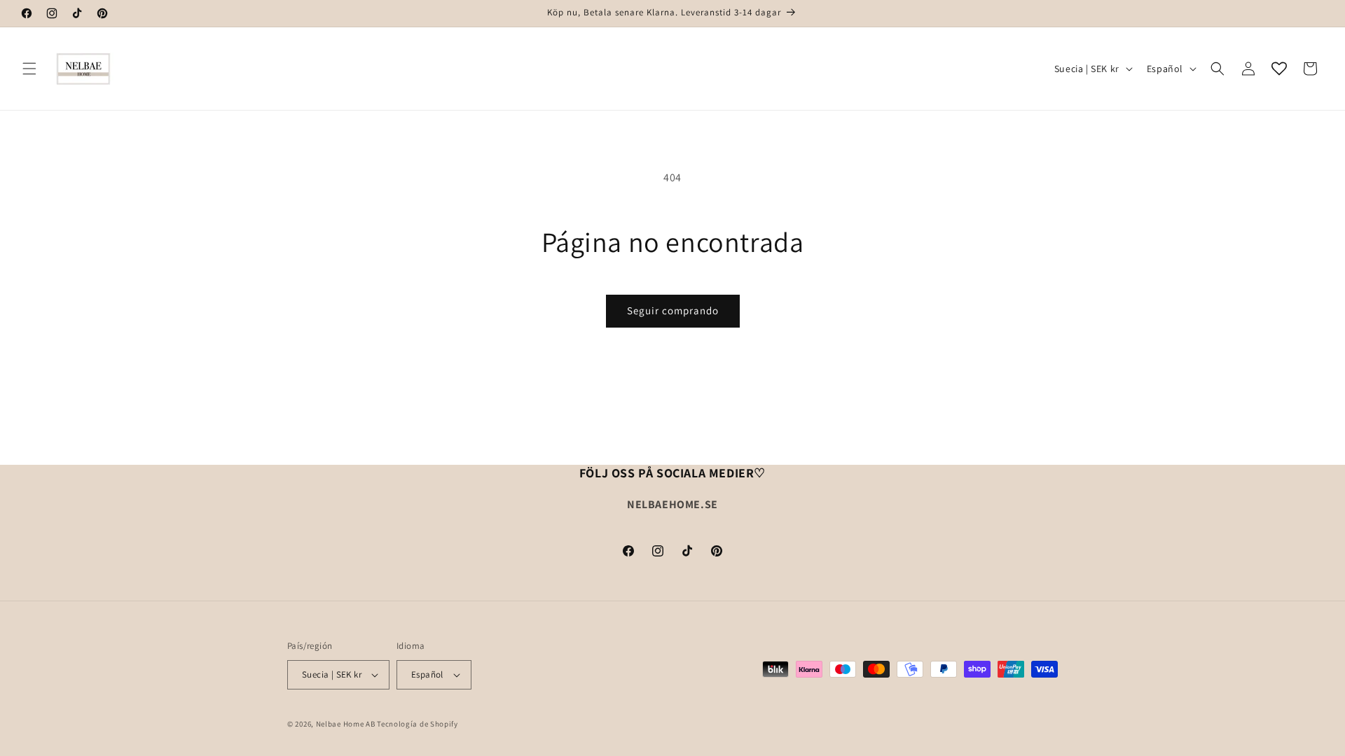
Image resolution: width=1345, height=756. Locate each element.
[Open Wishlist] (1279, 68)
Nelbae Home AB (345, 724)
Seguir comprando (673, 310)
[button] (29, 68)
